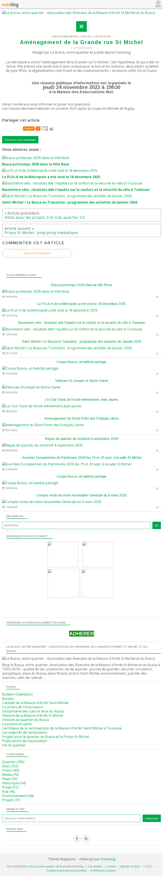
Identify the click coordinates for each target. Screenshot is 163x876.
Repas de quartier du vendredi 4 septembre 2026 (81, 439)
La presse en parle (17, 724)
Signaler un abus (130, 866)
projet (87, 36)
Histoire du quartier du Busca (25, 719)
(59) (9, 778)
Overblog (108, 859)
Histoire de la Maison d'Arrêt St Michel (32, 715)
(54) (14, 783)
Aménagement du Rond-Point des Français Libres (81, 418)
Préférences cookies (103, 870)
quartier (103, 36)
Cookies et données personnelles (66, 870)
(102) (10, 766)
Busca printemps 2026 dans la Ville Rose (81, 285)
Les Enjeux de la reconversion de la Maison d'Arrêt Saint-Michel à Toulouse (62, 728)
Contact (111, 866)
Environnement (65, 36)
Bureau (8, 698)
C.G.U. (148, 866)
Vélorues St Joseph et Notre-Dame (81, 381)
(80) (10, 770)
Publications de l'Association (24, 741)
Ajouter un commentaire (37, 253)
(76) (10, 774)
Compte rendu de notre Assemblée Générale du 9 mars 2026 (81, 495)
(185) (13, 762)
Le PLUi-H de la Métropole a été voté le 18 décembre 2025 (81, 304)
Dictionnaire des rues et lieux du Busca (33, 711)
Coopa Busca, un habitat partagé (81, 362)
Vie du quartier (14, 745)
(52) (10, 787)
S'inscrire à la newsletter (20, 140)
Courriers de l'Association (22, 707)
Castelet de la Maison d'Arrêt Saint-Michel (35, 702)
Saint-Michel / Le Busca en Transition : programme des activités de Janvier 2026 (81, 341)
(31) (11, 800)
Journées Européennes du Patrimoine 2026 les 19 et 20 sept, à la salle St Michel (81, 457)
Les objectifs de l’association (24, 732)
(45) (8, 791)
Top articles (95, 866)
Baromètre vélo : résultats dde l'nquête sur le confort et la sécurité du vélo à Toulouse (81, 322)
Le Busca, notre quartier (40, 866)
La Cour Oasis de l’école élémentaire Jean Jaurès (81, 399)
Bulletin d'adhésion (17, 694)
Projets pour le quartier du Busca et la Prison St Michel (45, 736)
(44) (18, 795)
